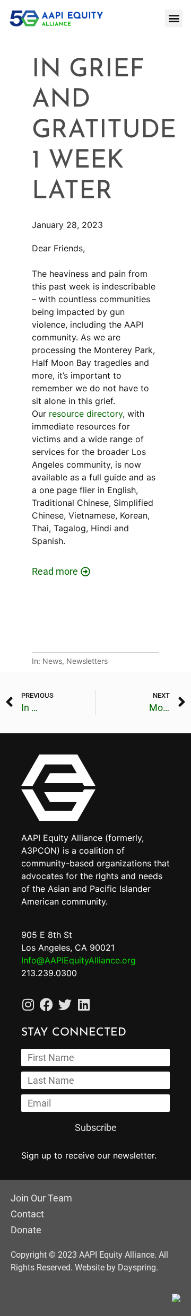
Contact (27, 1214)
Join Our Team (41, 1198)
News (52, 660)
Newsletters (87, 660)
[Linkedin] (83, 1004)
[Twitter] (65, 1004)
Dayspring (137, 1267)
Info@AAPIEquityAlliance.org (78, 960)
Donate (26, 1229)
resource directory (86, 413)
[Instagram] (27, 1004)
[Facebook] (46, 1004)
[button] (174, 18)
